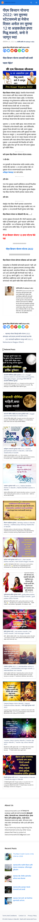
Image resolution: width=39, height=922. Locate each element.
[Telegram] (23, 50)
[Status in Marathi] (8, 2)
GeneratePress (31, 919)
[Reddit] (12, 50)
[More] (26, 50)
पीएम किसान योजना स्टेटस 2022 (19, 248)
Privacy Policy (32, 915)
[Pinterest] (15, 50)
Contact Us (22, 915)
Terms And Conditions (9, 915)
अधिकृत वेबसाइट (8, 172)
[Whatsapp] (19, 50)
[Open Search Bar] (31, 2)
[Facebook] (4, 50)
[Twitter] (8, 50)
